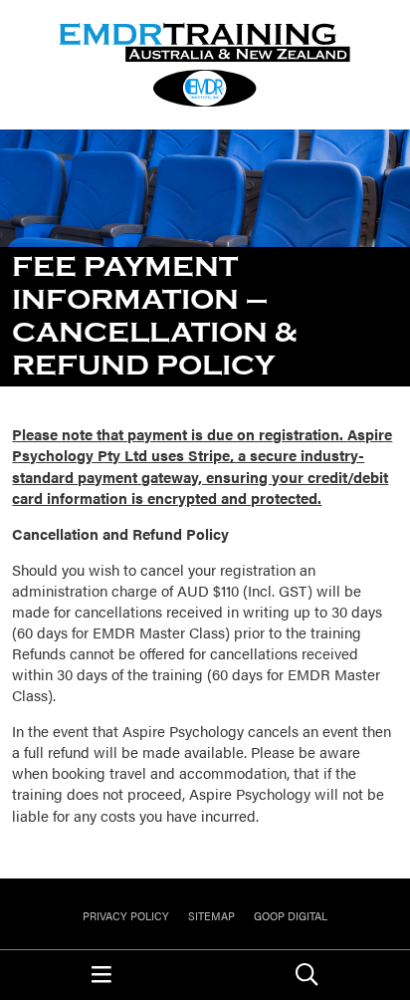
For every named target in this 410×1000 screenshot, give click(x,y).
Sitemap (211, 915)
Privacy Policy (126, 915)
